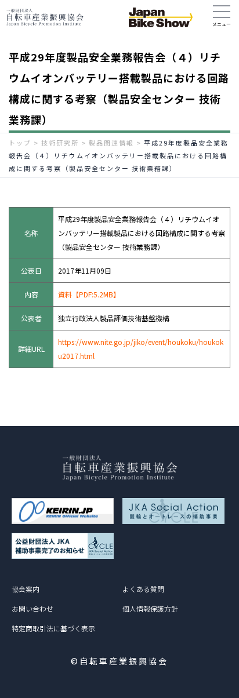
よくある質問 (143, 589)
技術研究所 (60, 142)
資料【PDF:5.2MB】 (89, 294)
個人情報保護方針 (150, 608)
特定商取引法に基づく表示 (53, 628)
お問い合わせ (32, 608)
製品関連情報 (111, 142)
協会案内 (25, 589)
